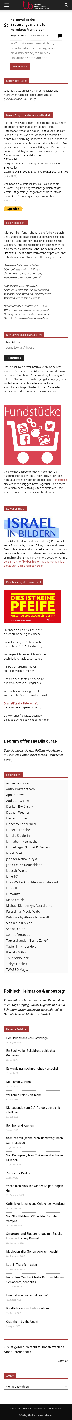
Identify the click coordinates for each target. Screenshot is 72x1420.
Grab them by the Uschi (22, 1321)
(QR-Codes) (10, 176)
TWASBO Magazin (18, 970)
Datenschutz (56, 1408)
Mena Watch (15, 900)
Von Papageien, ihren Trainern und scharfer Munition (34, 1158)
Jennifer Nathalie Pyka (22, 859)
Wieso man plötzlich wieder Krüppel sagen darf (34, 1188)
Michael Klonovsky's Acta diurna (29, 905)
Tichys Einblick (16, 964)
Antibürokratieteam (20, 789)
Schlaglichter (15, 929)
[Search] (66, 5)
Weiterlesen (20, 66)
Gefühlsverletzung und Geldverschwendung (35, 1204)
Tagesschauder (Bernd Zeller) (27, 940)
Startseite (14, 1408)
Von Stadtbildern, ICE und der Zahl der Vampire (31, 1219)
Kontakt (27, 1408)
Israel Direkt (15, 853)
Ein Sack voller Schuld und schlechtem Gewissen (32, 1053)
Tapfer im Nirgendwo (21, 946)
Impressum (40, 1408)
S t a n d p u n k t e (19, 923)
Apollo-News (15, 795)
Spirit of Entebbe (18, 935)
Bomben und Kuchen (20, 1125)
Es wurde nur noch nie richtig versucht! (32, 1068)
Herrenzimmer (16, 818)
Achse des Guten (18, 783)
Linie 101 (12, 876)
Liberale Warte (16, 870)
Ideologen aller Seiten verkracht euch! (32, 1251)
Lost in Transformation (21, 1265)
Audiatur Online (17, 801)
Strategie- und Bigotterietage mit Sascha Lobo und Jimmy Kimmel (34, 1236)
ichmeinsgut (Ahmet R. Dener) (28, 847)
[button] (6, 5)
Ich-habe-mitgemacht (21, 841)
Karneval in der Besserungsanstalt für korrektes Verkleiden (28, 24)
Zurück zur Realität (19, 1173)
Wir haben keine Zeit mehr (23, 1095)
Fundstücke (60, 480)
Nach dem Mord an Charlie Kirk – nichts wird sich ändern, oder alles (35, 1280)
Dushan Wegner (18, 812)
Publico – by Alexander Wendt (27, 917)
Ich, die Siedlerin (18, 836)
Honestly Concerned (21, 824)
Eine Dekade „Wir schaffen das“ (27, 1295)
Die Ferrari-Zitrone (18, 1082)
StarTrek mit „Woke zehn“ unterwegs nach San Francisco (34, 1140)
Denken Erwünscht (19, 806)
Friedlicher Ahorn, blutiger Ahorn (27, 1308)
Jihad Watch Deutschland (24, 865)
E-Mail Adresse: (13, 342)
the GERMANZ (16, 952)
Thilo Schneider (17, 958)
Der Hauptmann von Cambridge (27, 1038)
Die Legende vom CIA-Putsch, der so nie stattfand (33, 1110)
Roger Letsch (18, 35)
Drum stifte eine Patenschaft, (21, 703)
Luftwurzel (13, 894)
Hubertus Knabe (18, 830)
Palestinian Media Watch (24, 911)
